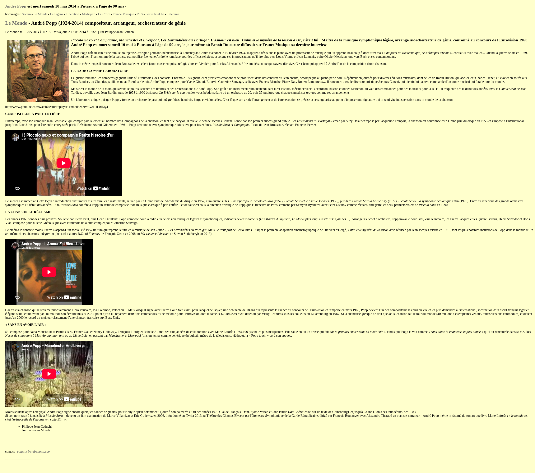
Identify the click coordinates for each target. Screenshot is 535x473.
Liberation (72, 14)
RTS (140, 14)
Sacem (26, 14)
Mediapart (88, 14)
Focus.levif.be (154, 14)
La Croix (104, 14)
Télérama (172, 14)
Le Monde (40, 14)
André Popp (15, 6)
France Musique (123, 14)
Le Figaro (56, 14)
